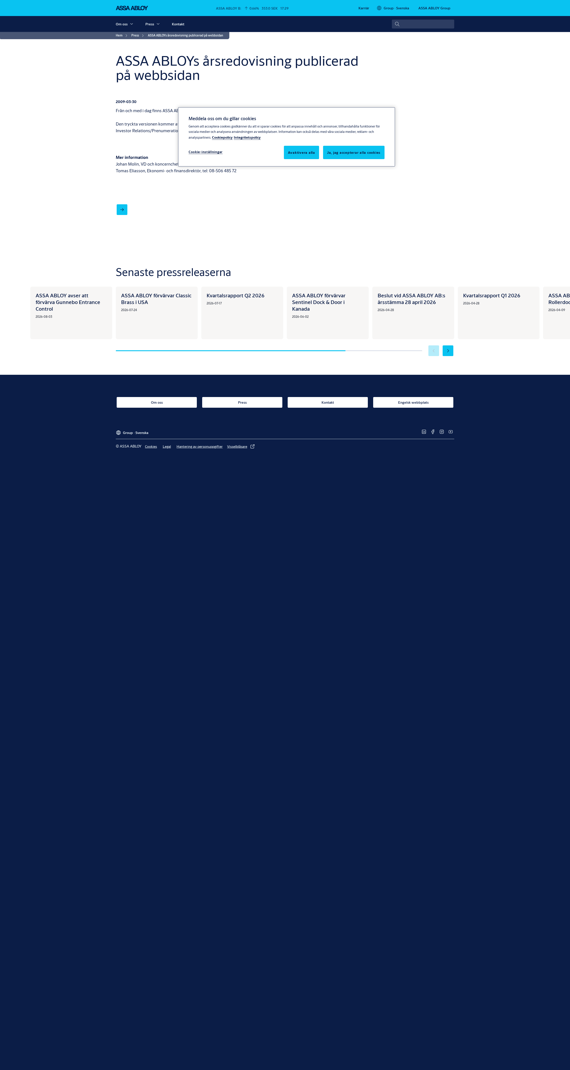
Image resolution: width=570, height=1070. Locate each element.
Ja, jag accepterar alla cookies (354, 152)
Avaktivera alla (301, 152)
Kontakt (178, 24)
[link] (363, 8)
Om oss (122, 24)
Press (149, 24)
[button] (131, 24)
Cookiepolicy (222, 137)
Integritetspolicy (247, 137)
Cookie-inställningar (206, 152)
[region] (286, 137)
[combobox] (423, 24)
